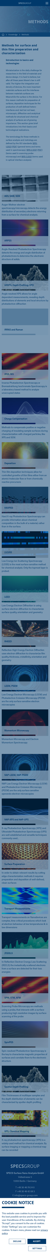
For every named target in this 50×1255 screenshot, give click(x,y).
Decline (17, 1241)
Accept (37, 1241)
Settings (37, 1248)
